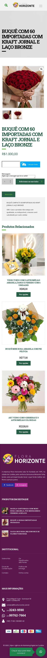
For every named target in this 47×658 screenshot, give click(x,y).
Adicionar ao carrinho (28, 181)
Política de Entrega (23, 567)
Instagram (23, 485)
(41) (15, 610)
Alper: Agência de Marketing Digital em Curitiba (27, 645)
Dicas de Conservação (7, 567)
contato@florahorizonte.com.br (18, 605)
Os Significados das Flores (23, 560)
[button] (41, 69)
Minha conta (23, 573)
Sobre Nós (6, 558)
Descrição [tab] (8, 194)
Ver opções (23, 294)
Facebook (9, 485)
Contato (5, 573)
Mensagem (6, 174)
